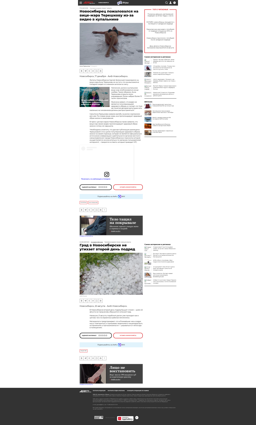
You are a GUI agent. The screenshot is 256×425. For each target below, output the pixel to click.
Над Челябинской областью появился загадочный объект (161, 125)
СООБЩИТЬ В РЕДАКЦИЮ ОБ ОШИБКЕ (138, 390)
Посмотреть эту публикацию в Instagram (95, 179)
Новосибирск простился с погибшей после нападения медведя (160, 39)
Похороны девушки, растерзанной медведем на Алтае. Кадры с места (160, 15)
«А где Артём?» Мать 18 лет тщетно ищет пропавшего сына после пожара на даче (164, 268)
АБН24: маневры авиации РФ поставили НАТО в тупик (161, 118)
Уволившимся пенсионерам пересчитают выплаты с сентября (162, 111)
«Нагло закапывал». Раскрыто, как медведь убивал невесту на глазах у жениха (164, 81)
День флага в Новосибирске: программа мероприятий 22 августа (160, 47)
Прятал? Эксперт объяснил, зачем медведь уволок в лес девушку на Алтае (163, 61)
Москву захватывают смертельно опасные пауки (162, 131)
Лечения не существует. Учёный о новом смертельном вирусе (163, 73)
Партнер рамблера (110, 417)
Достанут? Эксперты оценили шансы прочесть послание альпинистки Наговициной (164, 255)
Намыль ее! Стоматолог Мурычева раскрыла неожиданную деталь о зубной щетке (163, 94)
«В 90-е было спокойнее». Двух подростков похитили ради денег (163, 261)
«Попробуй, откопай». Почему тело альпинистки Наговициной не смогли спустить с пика (164, 67)
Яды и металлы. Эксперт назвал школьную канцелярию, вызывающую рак (163, 275)
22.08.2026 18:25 (84, 242)
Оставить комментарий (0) (128, 187)
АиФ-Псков (83, 296)
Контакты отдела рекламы (116, 390)
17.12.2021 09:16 (84, 8)
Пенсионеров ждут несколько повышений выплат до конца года (163, 105)
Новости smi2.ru (86, 236)
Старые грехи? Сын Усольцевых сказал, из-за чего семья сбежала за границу (164, 248)
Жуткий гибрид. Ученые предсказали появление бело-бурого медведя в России (164, 87)
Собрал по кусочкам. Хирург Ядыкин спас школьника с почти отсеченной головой (164, 281)
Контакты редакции (99, 390)
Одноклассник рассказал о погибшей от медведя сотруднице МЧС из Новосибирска (160, 31)
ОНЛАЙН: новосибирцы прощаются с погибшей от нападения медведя (160, 23)
